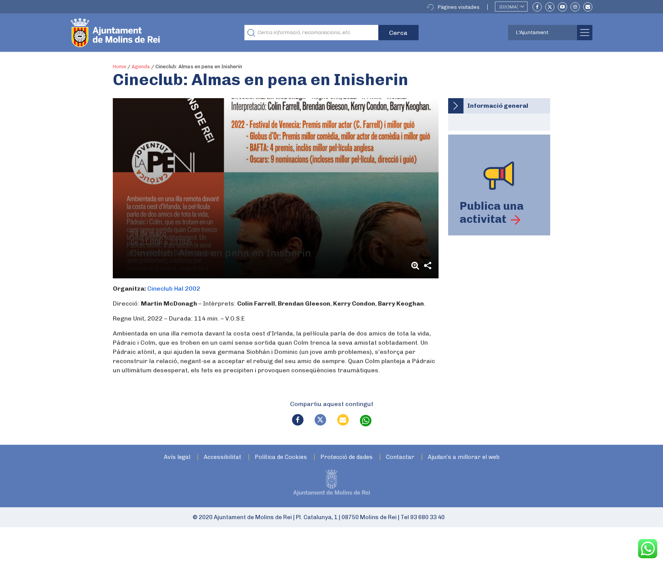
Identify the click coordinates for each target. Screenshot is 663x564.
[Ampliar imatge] (416, 265)
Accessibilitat (222, 457)
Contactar (400, 457)
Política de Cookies (281, 457)
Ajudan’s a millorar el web (464, 457)
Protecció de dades (346, 457)
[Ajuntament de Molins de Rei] (143, 32)
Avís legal (177, 457)
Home (119, 66)
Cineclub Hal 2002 (173, 288)
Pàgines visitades (459, 7)
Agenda (141, 66)
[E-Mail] (587, 7)
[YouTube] (562, 7)
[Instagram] (575, 7)
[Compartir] (428, 265)
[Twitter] (549, 7)
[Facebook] (537, 7)
